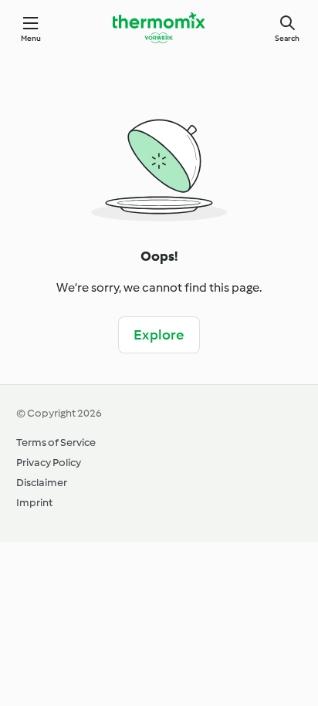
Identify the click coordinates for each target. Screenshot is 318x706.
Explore (159, 334)
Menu (31, 38)
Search (287, 38)
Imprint (34, 502)
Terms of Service (56, 442)
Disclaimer (41, 482)
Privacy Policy (48, 462)
